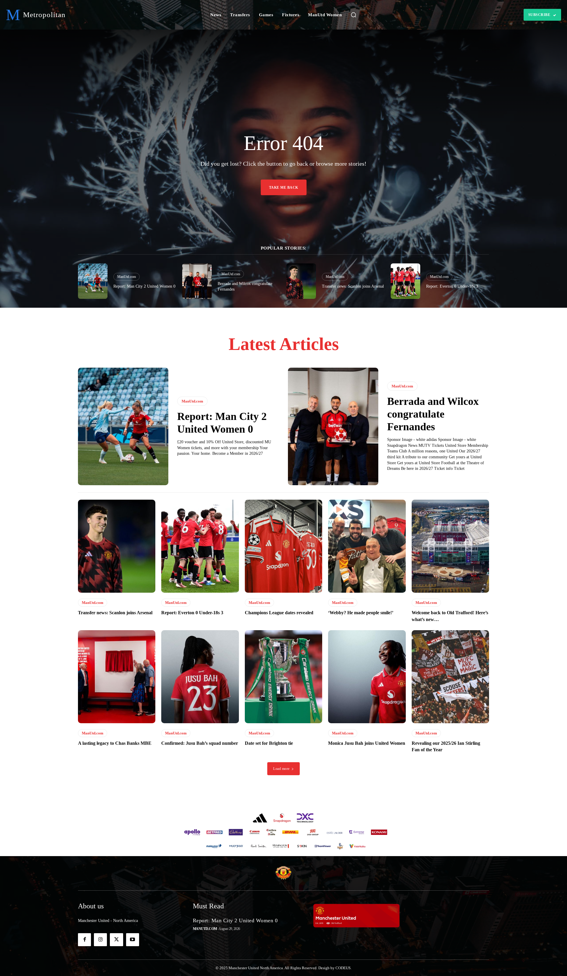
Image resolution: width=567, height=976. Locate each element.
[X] (116, 939)
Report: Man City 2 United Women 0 (144, 286)
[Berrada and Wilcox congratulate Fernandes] (197, 281)
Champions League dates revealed (279, 612)
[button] (353, 15)
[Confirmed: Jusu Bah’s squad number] (200, 676)
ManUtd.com (126, 277)
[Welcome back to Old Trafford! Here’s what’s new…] (450, 546)
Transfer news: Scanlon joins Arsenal (353, 286)
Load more (281, 769)
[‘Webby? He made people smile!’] (366, 546)
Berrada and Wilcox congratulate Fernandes (433, 414)
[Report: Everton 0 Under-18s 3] (405, 281)
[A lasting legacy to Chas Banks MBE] (116, 676)
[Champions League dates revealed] (283, 546)
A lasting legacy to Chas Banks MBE (114, 743)
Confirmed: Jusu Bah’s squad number (199, 743)
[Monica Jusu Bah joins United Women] (366, 676)
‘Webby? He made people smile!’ (360, 612)
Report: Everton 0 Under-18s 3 (452, 286)
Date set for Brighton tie (269, 743)
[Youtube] (132, 939)
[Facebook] (84, 939)
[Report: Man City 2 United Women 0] (92, 281)
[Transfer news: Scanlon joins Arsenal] (301, 281)
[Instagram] (100, 939)
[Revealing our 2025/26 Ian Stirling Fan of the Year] (450, 676)
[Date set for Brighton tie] (283, 676)
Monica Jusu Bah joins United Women (366, 743)
